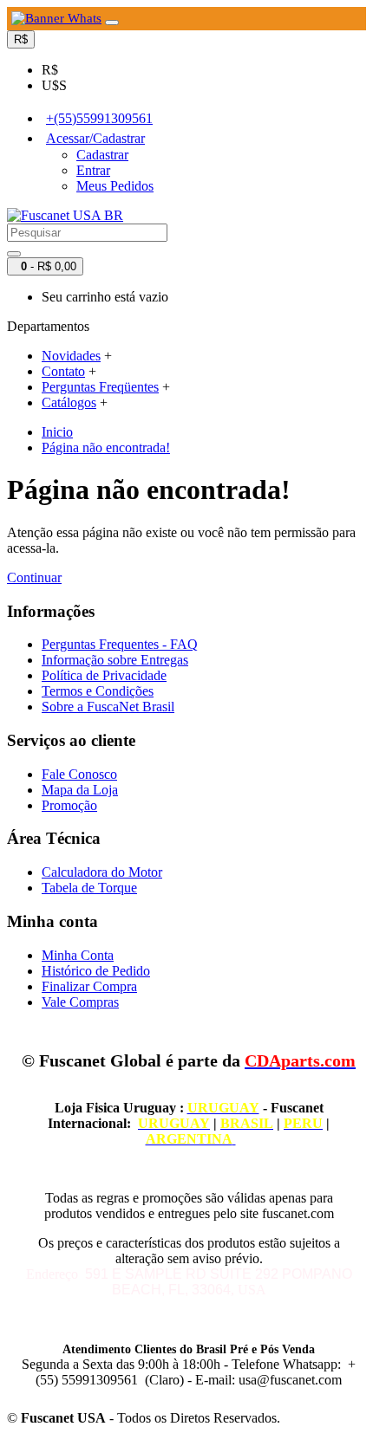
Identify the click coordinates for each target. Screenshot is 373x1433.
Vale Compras (80, 1002)
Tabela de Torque (89, 887)
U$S (54, 85)
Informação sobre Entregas (115, 659)
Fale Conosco (79, 774)
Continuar (34, 577)
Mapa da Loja (80, 789)
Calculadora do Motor (102, 872)
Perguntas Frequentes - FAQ (120, 644)
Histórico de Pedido (96, 970)
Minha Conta (78, 955)
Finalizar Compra (89, 986)
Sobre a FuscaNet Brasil (108, 706)
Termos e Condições (98, 691)
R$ (50, 69)
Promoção (69, 805)
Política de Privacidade (104, 675)
